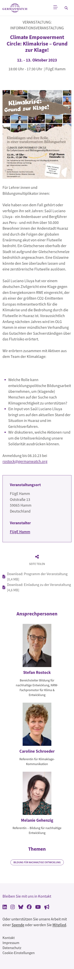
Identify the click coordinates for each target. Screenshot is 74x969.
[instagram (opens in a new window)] (12, 907)
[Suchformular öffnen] (66, 8)
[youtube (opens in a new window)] (38, 907)
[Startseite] (15, 8)
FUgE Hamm (20, 531)
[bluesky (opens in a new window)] (20, 907)
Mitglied (59, 924)
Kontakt (9, 937)
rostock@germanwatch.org (25, 461)
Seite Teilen (37, 564)
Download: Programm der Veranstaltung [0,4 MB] (37, 576)
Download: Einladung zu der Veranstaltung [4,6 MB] (39, 587)
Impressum (11, 942)
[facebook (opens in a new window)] (29, 907)
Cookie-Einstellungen (19, 952)
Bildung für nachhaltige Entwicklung (37, 862)
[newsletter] (46, 907)
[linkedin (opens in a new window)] (5, 907)
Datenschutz (12, 947)
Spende (18, 924)
